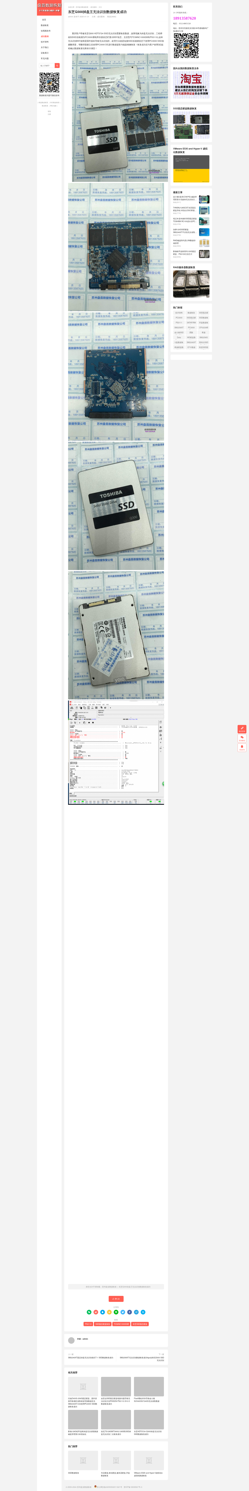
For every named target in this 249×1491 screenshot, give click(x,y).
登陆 (49, 111)
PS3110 (88, 1324)
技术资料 (45, 41)
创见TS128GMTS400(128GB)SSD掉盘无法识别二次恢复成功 (116, 1432)
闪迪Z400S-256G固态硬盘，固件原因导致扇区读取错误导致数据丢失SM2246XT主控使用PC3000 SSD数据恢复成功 (82, 1402)
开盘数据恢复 (203, 323)
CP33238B (203, 327)
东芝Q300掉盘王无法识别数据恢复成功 (134, 1286)
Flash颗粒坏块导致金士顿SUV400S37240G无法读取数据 (146, 1399)
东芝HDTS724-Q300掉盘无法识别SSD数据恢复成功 (148, 1432)
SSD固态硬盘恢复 (102, 1324)
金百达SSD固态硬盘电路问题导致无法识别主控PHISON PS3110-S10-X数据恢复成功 (115, 1401)
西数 (191, 332)
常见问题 (45, 58)
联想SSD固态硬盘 (203, 347)
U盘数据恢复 (179, 342)
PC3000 (179, 317)
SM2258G (203, 337)
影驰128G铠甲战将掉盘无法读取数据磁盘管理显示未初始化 (83, 1432)
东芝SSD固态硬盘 (140, 1324)
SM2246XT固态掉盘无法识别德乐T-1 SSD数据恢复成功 (90, 1357)
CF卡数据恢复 (191, 347)
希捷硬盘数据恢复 (179, 347)
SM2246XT (191, 342)
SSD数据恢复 (55, 102)
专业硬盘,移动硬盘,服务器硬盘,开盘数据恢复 (115, 1474)
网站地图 (53, 106)
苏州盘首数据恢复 (49, 8)
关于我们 (45, 47)
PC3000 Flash (191, 328)
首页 (44, 19)
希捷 (203, 332)
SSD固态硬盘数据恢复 (191, 318)
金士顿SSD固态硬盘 (179, 333)
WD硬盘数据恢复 (191, 338)
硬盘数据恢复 (43, 102)
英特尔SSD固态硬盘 (203, 342)
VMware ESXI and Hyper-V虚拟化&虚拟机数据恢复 (148, 1474)
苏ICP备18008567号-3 (133, 1487)
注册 (49, 114)
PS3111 (179, 322)
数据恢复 (45, 25)
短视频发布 (46, 30)
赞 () (116, 1298)
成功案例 (45, 36)
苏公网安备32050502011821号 (109, 1487)
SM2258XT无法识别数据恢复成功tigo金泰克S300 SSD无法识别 (142, 1359)
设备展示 (45, 52)
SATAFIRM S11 (191, 323)
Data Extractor (179, 338)
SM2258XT (179, 327)
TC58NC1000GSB (121, 1324)
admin (85, 1338)
